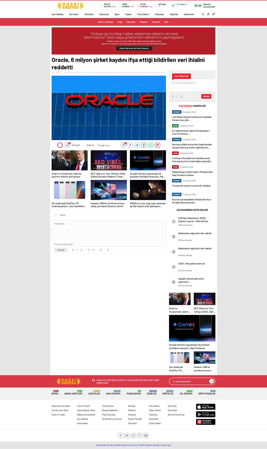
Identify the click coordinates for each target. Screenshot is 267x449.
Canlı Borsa (107, 406)
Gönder (61, 250)
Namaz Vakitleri (73, 392)
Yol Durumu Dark (60, 410)
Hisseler (152, 392)
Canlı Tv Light (58, 414)
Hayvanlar (131, 22)
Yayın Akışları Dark (86, 410)
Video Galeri (155, 410)
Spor (117, 14)
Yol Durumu (186, 392)
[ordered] (89, 250)
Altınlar (132, 406)
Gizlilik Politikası (122, 445)
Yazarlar (174, 14)
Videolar (159, 14)
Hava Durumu (113, 392)
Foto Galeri (143, 14)
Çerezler (134, 445)
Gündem (89, 14)
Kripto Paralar (206, 392)
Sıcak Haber (155, 423)
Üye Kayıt (172, 410)
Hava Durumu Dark (61, 406)
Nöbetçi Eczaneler (86, 414)
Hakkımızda (101, 445)
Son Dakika (57, 14)
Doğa (120, 22)
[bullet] (93, 250)
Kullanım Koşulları (153, 445)
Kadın (128, 14)
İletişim (110, 445)
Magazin (143, 22)
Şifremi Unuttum (176, 414)
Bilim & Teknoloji (105, 22)
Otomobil (156, 22)
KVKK (141, 445)
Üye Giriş (172, 406)
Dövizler (132, 410)
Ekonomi (104, 14)
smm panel (82, 423)
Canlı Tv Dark (83, 406)
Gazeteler (189, 14)
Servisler (74, 14)
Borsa (55, 392)
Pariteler (168, 392)
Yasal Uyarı (166, 445)
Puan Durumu (134, 392)
